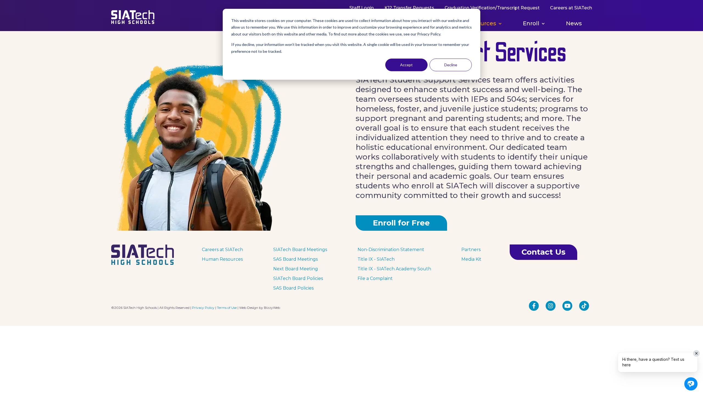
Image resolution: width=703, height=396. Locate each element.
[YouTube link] (567, 306)
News (574, 23)
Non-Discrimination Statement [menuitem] (391, 249)
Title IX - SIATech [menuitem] (376, 259)
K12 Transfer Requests (409, 7)
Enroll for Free (401, 222)
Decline (450, 64)
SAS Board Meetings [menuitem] (295, 259)
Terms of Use (227, 308)
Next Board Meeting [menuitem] (295, 268)
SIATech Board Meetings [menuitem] (300, 249)
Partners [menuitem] (471, 249)
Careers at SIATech (571, 7)
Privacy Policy (203, 308)
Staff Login (361, 7)
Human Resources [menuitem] (222, 259)
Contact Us (543, 252)
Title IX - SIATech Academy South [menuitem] (394, 268)
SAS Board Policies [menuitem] (293, 288)
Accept (406, 64)
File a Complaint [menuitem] (375, 278)
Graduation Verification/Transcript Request (491, 7)
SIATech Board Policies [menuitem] (298, 278)
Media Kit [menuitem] (471, 259)
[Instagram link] (551, 306)
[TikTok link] (584, 306)
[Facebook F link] (534, 306)
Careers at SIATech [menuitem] (222, 249)
